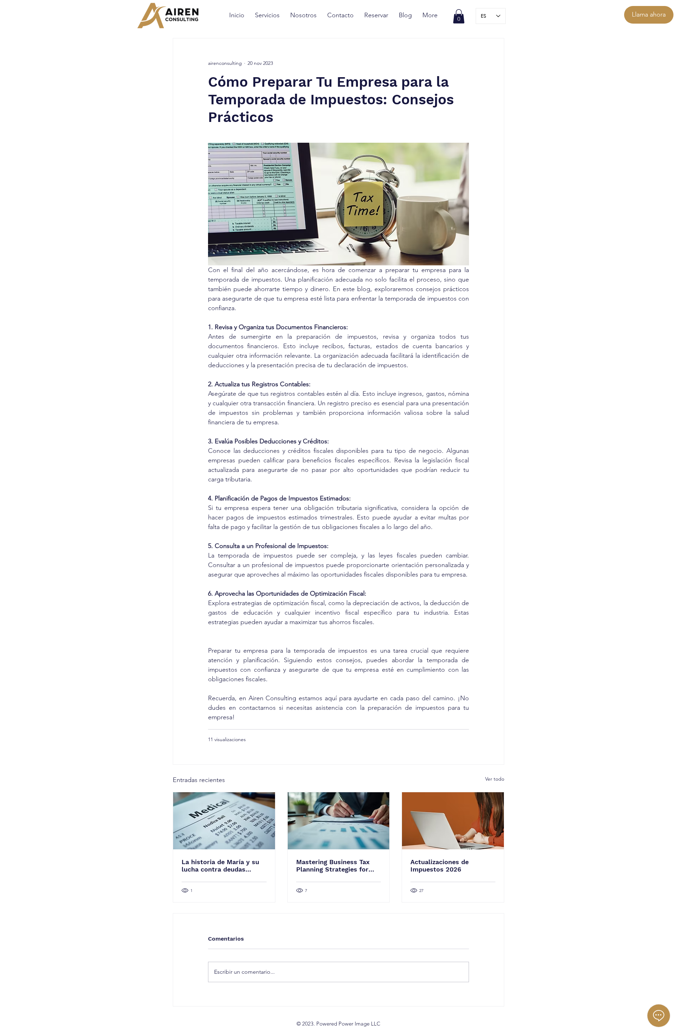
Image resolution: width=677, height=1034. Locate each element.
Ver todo (494, 779)
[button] (459, 16)
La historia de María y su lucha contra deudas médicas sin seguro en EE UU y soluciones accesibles (221, 865)
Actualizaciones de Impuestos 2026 (439, 865)
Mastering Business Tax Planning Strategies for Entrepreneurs (333, 865)
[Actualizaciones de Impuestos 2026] (453, 820)
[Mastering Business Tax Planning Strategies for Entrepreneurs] (339, 820)
